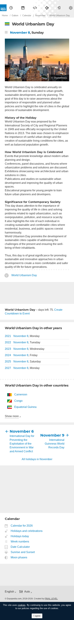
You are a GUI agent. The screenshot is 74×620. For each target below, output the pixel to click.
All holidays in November (37, 459)
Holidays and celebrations (27, 530)
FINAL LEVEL (51, 599)
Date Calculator (20, 546)
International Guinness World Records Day (54, 443)
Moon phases (19, 557)
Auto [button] (27, 591)
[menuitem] (11, 7)
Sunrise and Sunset (23, 552)
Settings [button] (70, 7)
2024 (8, 355)
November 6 (22, 431)
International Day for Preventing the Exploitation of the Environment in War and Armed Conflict (22, 444)
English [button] (9, 591)
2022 (8, 342)
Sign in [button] (59, 7)
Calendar (23, 7)
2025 (8, 361)
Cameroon (20, 394)
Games (47, 7)
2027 (8, 368)
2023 (8, 348)
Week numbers (20, 541)
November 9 (52, 435)
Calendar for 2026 (22, 525)
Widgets (35, 7)
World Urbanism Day (24, 275)
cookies (21, 605)
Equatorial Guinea (25, 406)
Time (11, 7)
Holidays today (20, 536)
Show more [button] (12, 416)
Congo (18, 400)
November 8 (20, 33)
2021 (8, 336)
